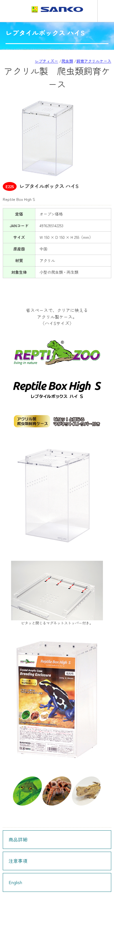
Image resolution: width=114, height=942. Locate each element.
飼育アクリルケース (93, 61)
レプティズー (46, 61)
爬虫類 (67, 61)
